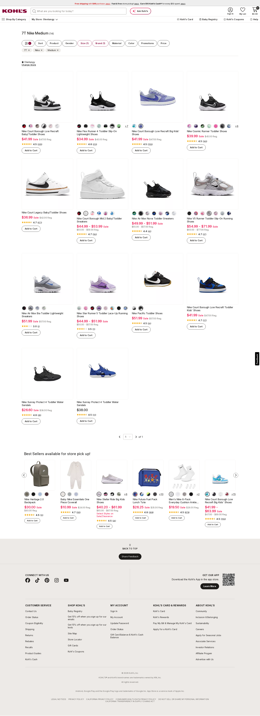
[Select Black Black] (189, 213)
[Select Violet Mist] (99, 308)
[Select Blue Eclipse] (229, 213)
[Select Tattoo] (46, 494)
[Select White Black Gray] (209, 213)
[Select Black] (118, 308)
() (39, 144)
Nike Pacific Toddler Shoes (147, 313)
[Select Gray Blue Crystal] (167, 213)
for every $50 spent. (162, 4)
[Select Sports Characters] (135, 494)
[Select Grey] (184, 494)
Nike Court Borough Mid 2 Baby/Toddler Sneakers (99, 220)
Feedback (257, 359)
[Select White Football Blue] (112, 213)
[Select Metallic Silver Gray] (99, 494)
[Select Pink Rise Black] (85, 308)
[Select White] (85, 213)
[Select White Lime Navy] (44, 308)
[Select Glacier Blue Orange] (112, 308)
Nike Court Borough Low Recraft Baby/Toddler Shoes (40, 133)
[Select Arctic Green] (209, 126)
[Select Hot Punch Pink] (195, 213)
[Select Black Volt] (148, 494)
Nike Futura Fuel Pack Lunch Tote (145, 501)
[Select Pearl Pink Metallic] (215, 213)
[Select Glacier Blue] (229, 126)
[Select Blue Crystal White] (99, 213)
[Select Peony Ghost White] (37, 308)
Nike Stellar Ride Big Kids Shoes (111, 501)
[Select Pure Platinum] (174, 213)
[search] (34, 11)
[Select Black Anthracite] (222, 126)
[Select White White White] (57, 126)
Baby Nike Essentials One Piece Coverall (74, 501)
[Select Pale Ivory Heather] (62, 494)
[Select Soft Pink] (92, 126)
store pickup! (125, 4)
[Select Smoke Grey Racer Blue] (154, 213)
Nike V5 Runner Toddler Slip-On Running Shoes (210, 220)
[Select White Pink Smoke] (227, 494)
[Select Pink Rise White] (30, 126)
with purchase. (92, 4)
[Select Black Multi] (141, 494)
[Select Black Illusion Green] (118, 126)
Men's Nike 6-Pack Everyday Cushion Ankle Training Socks (183, 501)
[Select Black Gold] (85, 126)
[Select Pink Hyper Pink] (202, 213)
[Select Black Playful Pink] (105, 494)
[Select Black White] (112, 126)
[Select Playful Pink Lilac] (189, 126)
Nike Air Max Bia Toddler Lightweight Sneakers (42, 315)
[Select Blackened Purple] (195, 126)
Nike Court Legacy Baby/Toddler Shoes (44, 212)
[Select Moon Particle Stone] (37, 126)
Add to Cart (31, 150)
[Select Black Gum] (140, 308)
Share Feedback (130, 556)
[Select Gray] (69, 494)
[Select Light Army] (26, 494)
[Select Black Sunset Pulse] (92, 213)
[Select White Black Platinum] (134, 308)
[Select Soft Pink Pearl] (147, 213)
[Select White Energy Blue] (134, 126)
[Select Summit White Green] (79, 308)
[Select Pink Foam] (105, 308)
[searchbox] (78, 11)
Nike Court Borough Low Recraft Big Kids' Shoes (155, 133)
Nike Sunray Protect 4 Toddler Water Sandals (42, 404)
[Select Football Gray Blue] (30, 308)
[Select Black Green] (202, 126)
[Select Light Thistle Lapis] (140, 126)
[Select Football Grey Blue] (222, 213)
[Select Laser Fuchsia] (215, 126)
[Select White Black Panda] (44, 126)
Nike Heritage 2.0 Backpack (34, 501)
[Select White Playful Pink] (105, 213)
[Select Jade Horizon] (118, 494)
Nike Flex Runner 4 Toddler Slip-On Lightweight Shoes (97, 133)
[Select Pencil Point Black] (105, 126)
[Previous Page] (119, 437)
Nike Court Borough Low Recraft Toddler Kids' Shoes (210, 309)
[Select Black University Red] (24, 126)
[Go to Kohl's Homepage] (14, 11)
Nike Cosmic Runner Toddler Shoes (207, 131)
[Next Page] (136, 437)
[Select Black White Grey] (177, 494)
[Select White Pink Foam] (50, 126)
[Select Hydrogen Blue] (40, 494)
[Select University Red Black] (79, 126)
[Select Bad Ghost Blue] (76, 494)
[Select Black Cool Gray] (140, 213)
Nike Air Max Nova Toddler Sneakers (153, 218)
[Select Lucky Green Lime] (134, 213)
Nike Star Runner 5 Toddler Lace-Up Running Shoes (102, 315)
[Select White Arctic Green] (99, 126)
